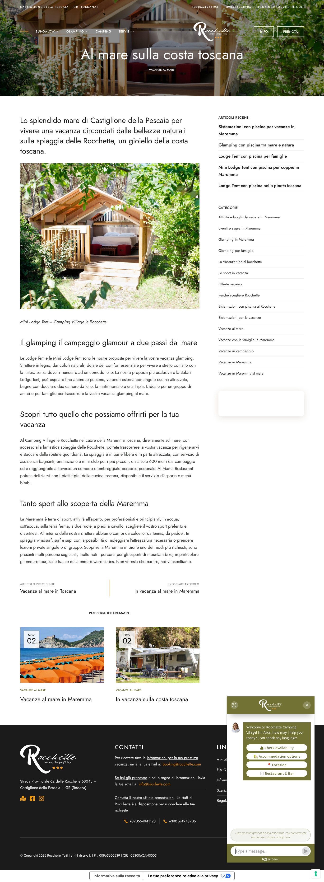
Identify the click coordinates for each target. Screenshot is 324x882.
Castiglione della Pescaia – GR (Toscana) (59, 7)
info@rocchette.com (154, 784)
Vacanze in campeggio (236, 351)
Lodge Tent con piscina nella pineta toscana (259, 186)
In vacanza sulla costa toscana (152, 699)
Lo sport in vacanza (233, 273)
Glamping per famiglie (235, 250)
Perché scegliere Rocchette (239, 295)
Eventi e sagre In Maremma (239, 228)
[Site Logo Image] (212, 31)
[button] (264, 31)
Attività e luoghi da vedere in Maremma (249, 217)
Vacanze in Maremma (234, 362)
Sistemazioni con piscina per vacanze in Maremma (256, 130)
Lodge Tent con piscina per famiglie (252, 156)
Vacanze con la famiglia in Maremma (246, 339)
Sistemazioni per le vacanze (239, 317)
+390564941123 (205, 7)
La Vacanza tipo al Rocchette (240, 261)
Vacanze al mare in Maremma (56, 699)
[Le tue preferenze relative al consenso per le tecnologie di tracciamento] (315, 873)
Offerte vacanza (230, 284)
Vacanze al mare (162, 70)
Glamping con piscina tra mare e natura (256, 145)
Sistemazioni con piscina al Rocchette (246, 306)
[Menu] (24, 32)
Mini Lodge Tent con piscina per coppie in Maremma (258, 171)
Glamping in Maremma (236, 239)
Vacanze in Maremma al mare (241, 373)
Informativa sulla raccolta (116, 875)
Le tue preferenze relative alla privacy (183, 875)
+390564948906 (237, 7)
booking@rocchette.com (280, 7)
